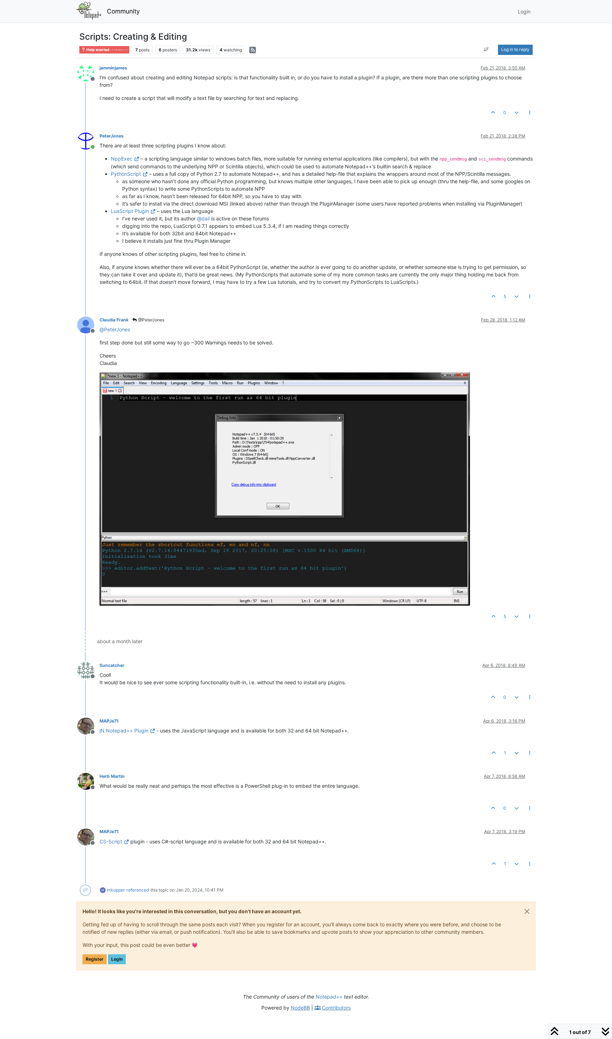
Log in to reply (515, 49)
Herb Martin (112, 776)
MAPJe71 (109, 721)
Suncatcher (112, 665)
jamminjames (113, 68)
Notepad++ (329, 997)
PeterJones (112, 136)
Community (123, 11)
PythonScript (126, 174)
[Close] (527, 911)
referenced (137, 890)
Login (117, 959)
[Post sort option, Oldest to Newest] (486, 50)
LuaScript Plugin (130, 211)
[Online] (88, 140)
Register (94, 959)
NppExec (121, 159)
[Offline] (88, 72)
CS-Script (111, 841)
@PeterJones (150, 319)
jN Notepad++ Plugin (124, 731)
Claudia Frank (114, 319)
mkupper (116, 890)
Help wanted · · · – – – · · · (107, 49)
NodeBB (300, 1008)
